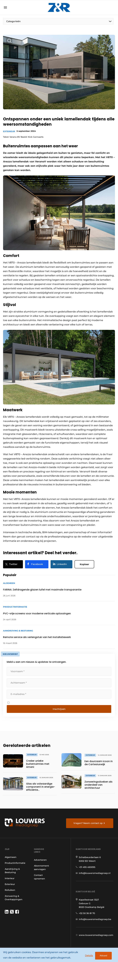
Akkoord (103, 955)
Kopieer (84, 564)
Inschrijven (59, 709)
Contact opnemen (39, 877)
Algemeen (10, 857)
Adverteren (40, 860)
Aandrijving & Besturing (12, 871)
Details (89, 955)
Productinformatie (15, 863)
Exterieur (9, 131)
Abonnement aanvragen (41, 867)
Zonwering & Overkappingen (13, 898)
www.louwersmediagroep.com (96, 935)
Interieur (9, 878)
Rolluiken (10, 890)
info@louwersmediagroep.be (95, 919)
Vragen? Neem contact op (88, 823)
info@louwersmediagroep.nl (94, 873)
